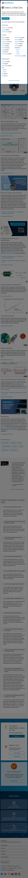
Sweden (16, 45)
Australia (4, 61)
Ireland (3, 49)
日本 (3, 73)
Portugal (17, 43)
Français (18, 53)
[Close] (26, 3)
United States (5, 31)
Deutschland (4, 41)
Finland (3, 45)
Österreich (17, 41)
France (3, 47)
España (3, 43)
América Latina (5, 27)
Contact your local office (14, 80)
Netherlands (17, 37)
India (3, 63)
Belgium (3, 37)
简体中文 (5, 69)
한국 (3, 75)
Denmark (4, 39)
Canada (3, 29)
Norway (16, 39)
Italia (3, 51)
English (17, 51)
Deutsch (18, 49)
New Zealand (4, 65)
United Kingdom (18, 55)
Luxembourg (4, 53)
